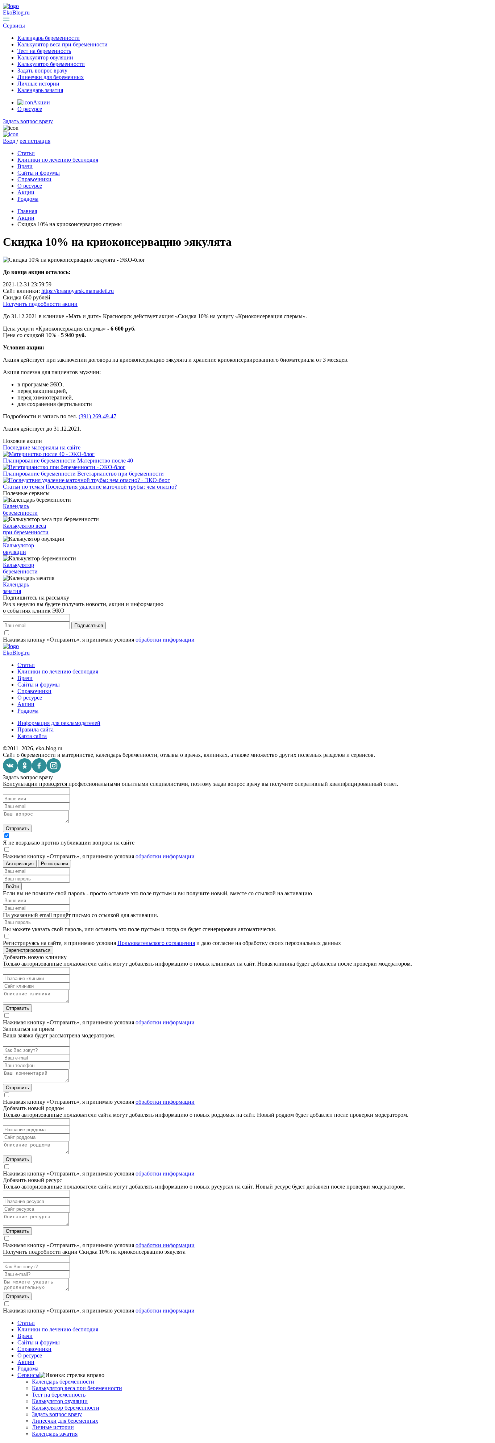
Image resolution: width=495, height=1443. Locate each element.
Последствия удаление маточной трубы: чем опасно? (111, 487)
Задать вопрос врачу (42, 70)
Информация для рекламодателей (58, 723)
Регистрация (54, 863)
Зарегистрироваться (28, 950)
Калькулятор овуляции (45, 57)
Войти (12, 886)
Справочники (34, 179)
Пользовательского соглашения (156, 943)
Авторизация (20, 863)
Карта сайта (32, 736)
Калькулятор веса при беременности (62, 44)
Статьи (26, 153)
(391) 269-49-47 (97, 416)
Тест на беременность (44, 51)
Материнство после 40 (105, 460)
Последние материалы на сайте (41, 447)
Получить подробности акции (40, 304)
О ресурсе (29, 109)
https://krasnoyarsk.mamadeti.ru (77, 291)
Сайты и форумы (38, 173)
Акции (41, 102)
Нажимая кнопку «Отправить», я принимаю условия (99, 640)
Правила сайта (35, 729)
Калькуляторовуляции (18, 548)
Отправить (17, 828)
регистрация (35, 141)
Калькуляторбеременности (20, 568)
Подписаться (88, 625)
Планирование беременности (40, 460)
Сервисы (28, 1375)
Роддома (27, 199)
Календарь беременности (48, 38)
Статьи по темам (24, 487)
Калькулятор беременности (51, 64)
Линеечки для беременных (50, 77)
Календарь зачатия (40, 90)
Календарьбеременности (20, 509)
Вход (10, 141)
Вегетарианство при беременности (120, 473)
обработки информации (165, 640)
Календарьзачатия (16, 587)
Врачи (25, 166)
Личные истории (38, 83)
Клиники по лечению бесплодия (57, 160)
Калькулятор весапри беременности (26, 529)
